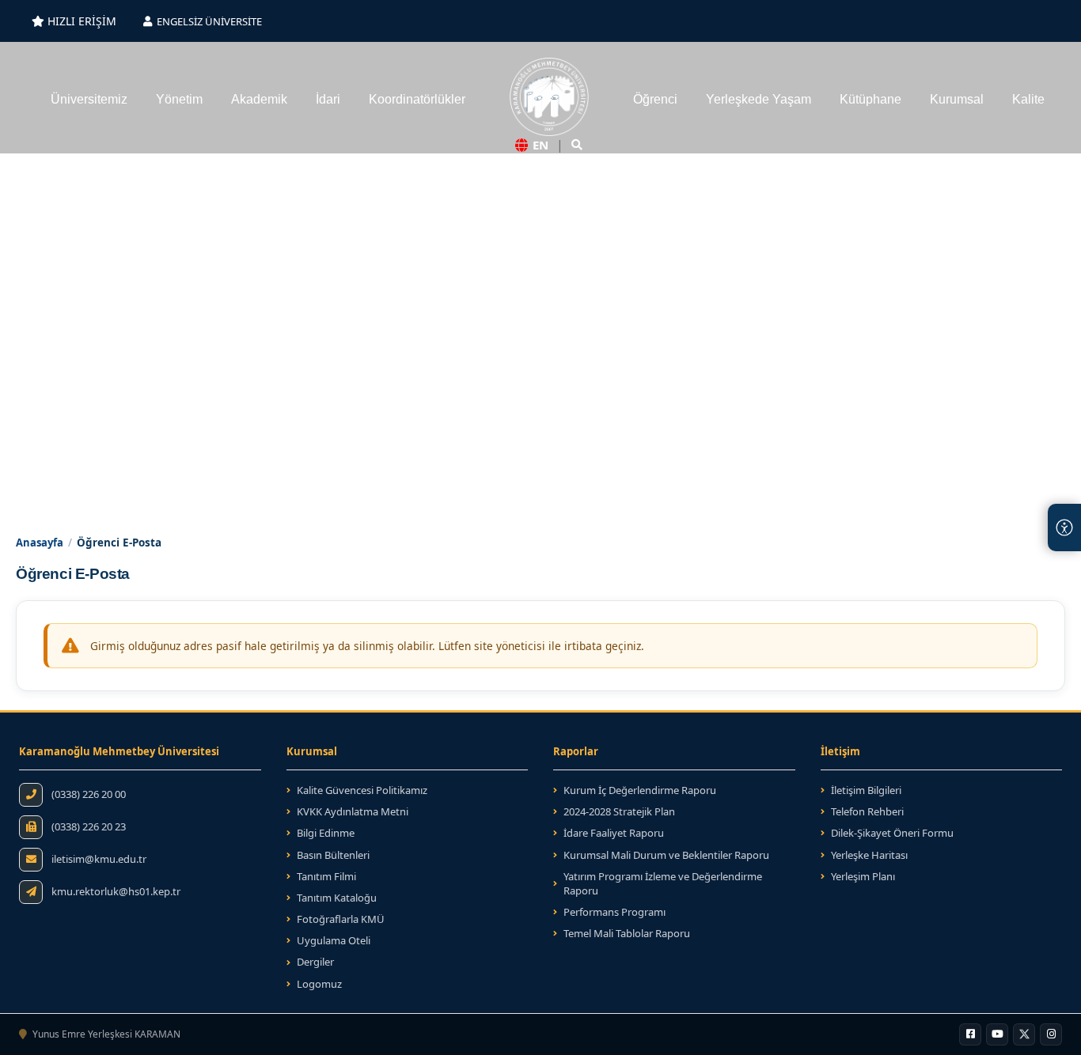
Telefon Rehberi (867, 811)
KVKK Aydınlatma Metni (352, 811)
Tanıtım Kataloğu (331, 898)
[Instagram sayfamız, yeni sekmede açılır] (1051, 1034)
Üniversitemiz (89, 99)
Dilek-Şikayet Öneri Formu (892, 833)
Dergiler (315, 962)
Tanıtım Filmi (326, 876)
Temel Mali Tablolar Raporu (626, 933)
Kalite (1028, 99)
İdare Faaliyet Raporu (613, 833)
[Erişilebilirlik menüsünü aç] (1064, 527)
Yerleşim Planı (863, 876)
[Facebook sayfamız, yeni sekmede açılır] (970, 1034)
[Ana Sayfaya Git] (549, 97)
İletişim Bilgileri (866, 790)
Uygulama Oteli (333, 940)
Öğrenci (655, 99)
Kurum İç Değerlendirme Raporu (639, 790)
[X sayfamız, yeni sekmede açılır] (1024, 1034)
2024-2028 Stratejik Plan (614, 811)
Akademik (259, 99)
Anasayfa (39, 542)
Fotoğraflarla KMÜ (341, 919)
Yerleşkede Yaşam (758, 99)
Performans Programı (614, 912)
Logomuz (319, 984)
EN (540, 145)
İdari (328, 99)
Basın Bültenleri (333, 855)
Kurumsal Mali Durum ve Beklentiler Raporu (666, 855)
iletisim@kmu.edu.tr (98, 859)
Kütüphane (870, 99)
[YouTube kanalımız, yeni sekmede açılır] (997, 1034)
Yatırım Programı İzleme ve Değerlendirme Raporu (662, 883)
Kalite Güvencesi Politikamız (362, 790)
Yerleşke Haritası (869, 855)
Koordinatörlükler (417, 99)
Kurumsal (957, 99)
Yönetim (179, 99)
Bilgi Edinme (326, 833)
